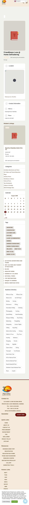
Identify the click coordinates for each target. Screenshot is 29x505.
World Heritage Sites (9, 187)
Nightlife (14, 344)
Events (15, 341)
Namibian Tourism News (13, 243)
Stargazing (8, 324)
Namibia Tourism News (13, 246)
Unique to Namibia (8, 185)
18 (8, 209)
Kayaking (14, 327)
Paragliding (17, 321)
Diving (17, 347)
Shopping (8, 341)
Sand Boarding (19, 314)
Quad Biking (9, 314)
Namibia (9, 240)
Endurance (8, 304)
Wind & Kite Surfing (11, 331)
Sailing (7, 327)
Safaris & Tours (10, 334)
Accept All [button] (14, 501)
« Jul (5, 217)
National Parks (7, 181)
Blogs (5, 174)
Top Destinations (8, 183)
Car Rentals (17, 351)
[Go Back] (4, 16)
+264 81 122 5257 (9, 118)
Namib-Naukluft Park (11, 364)
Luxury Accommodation (13, 238)
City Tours (19, 334)
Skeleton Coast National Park (13, 367)
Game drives (9, 347)
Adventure (10, 227)
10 (5, 206)
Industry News (7, 176)
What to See (10, 251)
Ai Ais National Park (11, 357)
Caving (14, 301)
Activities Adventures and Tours (11, 170)
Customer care (11, 232)
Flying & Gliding (10, 317)
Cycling (17, 311)
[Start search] (23, 2)
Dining (7, 344)
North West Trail (10, 354)
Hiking (16, 304)
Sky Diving (19, 317)
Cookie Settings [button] (6, 501)
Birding (8, 301)
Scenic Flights (18, 324)
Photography (9, 311)
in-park (13, 370)
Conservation (10, 230)
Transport (8, 351)
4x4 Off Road (18, 297)
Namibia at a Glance (9, 178)
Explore (9, 235)
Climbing (20, 307)
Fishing (20, 331)
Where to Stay (11, 254)
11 (8, 206)
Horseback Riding (10, 307)
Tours (7, 370)
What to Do (18, 249)
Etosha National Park (11, 360)
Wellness (9, 249)
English (18, 1)
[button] (27, 2)
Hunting (8, 337)
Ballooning (8, 321)
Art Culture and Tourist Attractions (12, 172)
